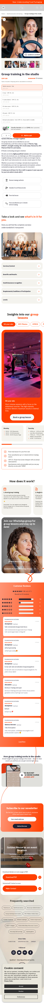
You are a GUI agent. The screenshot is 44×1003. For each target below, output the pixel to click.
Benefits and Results (10, 274)
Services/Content (9, 266)
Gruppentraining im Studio (12, 619)
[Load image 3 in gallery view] (23, 64)
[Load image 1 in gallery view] (8, 64)
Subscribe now (22, 826)
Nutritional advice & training (14, 14)
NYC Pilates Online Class (31, 913)
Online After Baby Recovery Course (28, 925)
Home (3, 14)
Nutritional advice (18, 907)
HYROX (35, 324)
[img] (8, 621)
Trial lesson (6, 907)
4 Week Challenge (8, 919)
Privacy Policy (8, 981)
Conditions (11, 941)
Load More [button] (22, 742)
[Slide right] (40, 64)
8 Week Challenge (22, 919)
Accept (21, 986)
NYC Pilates (22, 324)
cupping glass (30, 931)
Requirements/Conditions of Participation (16, 291)
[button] (5, 7)
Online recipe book (35, 919)
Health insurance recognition (12, 283)
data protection (23, 941)
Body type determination (34, 907)
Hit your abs (8, 324)
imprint (33, 941)
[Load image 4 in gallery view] (31, 64)
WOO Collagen (10, 925)
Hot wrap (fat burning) (16, 931)
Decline (21, 991)
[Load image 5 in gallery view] (38, 64)
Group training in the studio (13, 913)
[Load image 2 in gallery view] (15, 64)
